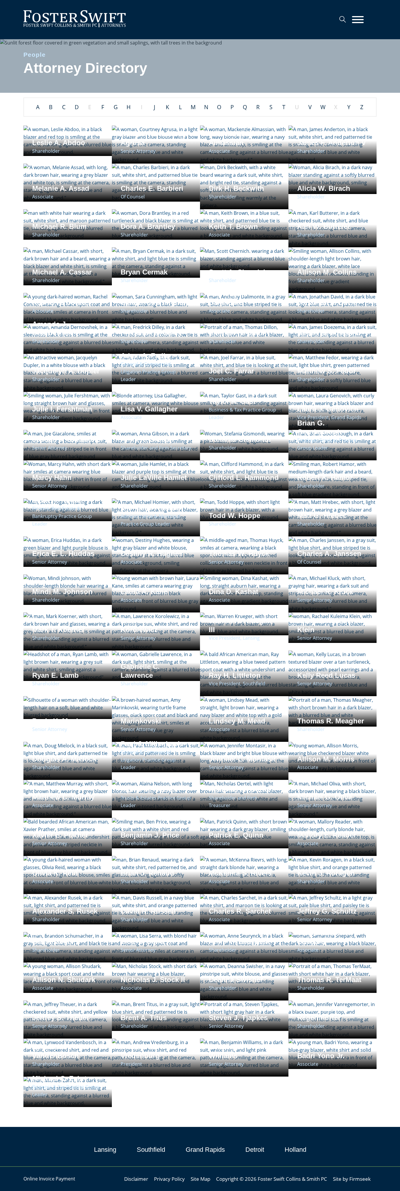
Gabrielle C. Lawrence (140, 671)
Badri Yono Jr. (321, 1056)
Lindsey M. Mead (237, 721)
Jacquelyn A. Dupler (66, 371)
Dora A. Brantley (148, 226)
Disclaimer (136, 1178)
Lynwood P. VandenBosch (55, 1051)
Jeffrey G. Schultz (327, 911)
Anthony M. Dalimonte (228, 298)
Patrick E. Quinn (236, 835)
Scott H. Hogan (57, 500)
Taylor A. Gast (232, 401)
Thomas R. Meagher (330, 721)
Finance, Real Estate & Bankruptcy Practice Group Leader (62, 516)
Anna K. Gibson (147, 439)
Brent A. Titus (144, 1018)
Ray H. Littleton (235, 675)
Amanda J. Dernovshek (52, 328)
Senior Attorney (138, 151)
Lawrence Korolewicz (139, 625)
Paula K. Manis (57, 721)
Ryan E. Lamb (55, 675)
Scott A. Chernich (238, 272)
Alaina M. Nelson (149, 789)
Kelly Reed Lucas (326, 675)
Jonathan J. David (327, 302)
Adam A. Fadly (145, 356)
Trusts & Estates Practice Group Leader (156, 801)
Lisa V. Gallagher (149, 409)
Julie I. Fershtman (62, 409)
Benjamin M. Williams (229, 1051)
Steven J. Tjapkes (238, 1018)
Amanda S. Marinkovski (141, 716)
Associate (219, 151)
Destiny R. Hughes (152, 553)
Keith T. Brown (233, 226)
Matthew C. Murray (63, 797)
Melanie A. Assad (60, 188)
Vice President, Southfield (237, 683)
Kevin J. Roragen (326, 873)
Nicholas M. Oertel (239, 789)
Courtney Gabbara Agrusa (151, 138)
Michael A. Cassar (62, 272)
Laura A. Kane (144, 592)
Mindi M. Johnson (62, 592)
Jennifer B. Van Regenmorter (322, 1013)
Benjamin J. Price (150, 835)
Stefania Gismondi (240, 439)
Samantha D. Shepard (318, 937)
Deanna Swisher (236, 980)
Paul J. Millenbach (151, 744)
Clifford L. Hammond (244, 477)
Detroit (254, 1149)
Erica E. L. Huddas (63, 553)
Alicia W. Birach (323, 188)
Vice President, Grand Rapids (329, 417)
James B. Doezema (328, 333)
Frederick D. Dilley (151, 333)
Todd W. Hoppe (234, 515)
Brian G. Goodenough (319, 427)
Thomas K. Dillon (238, 333)
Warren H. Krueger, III (240, 625)
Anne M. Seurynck (239, 941)
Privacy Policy (169, 1178)
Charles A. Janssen (329, 553)
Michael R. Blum (59, 226)
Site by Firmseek (352, 1178)
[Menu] (358, 20)
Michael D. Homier (151, 508)
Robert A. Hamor (325, 477)
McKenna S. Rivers (240, 873)
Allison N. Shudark (63, 980)
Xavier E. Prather (60, 835)
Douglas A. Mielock (64, 759)
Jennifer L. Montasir (242, 759)
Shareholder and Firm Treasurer (233, 801)
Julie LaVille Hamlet (154, 477)
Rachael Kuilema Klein (325, 625)
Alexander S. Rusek (65, 911)
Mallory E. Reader (326, 835)
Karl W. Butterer (323, 226)
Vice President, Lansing (234, 638)
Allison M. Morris (325, 759)
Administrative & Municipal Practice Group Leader (150, 520)
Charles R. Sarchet (240, 911)
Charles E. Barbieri (152, 188)
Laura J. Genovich (327, 409)
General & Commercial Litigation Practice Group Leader (148, 371)
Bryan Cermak (144, 272)
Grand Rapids (205, 1149)
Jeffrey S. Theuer (60, 1018)
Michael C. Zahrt (59, 1078)
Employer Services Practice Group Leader (327, 444)
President (131, 1064)
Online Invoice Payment (49, 1178)
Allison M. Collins (327, 272)
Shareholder (46, 151)
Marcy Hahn (52, 477)
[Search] (342, 19)
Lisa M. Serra (142, 941)
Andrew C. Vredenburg (140, 1051)
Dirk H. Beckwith (236, 188)
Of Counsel (133, 196)
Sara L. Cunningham (155, 302)
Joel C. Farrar (231, 371)
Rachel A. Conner (61, 302)
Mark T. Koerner (58, 630)
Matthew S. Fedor (326, 371)
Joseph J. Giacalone (66, 439)
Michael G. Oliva (324, 797)
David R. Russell (148, 911)
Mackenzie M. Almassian (231, 138)
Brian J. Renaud (147, 873)
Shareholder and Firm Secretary (156, 448)
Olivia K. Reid (55, 873)
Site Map (200, 1178)
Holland (295, 1149)
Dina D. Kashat (233, 592)
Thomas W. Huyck (239, 553)
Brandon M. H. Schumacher (56, 937)
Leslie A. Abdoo (58, 143)
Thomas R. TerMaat (329, 980)
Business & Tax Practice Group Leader (242, 413)
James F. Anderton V (331, 143)
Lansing (105, 1149)
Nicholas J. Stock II (153, 980)
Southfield (151, 1149)
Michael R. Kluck (325, 592)
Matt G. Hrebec (322, 515)
